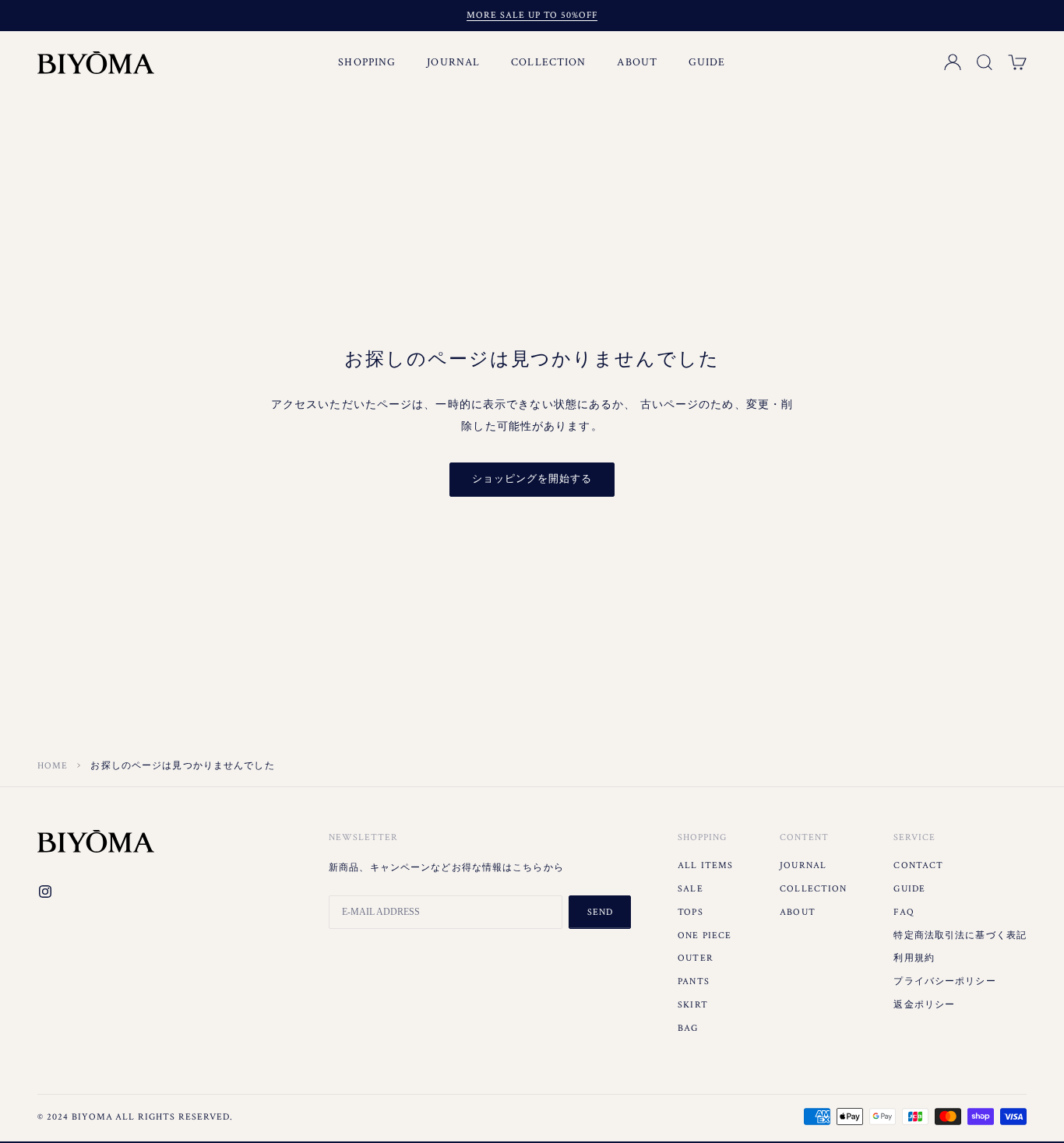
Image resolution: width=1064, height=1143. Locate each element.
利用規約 (913, 958)
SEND (600, 912)
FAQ (903, 912)
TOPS (690, 912)
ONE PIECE (704, 935)
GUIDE (707, 62)
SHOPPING (367, 62)
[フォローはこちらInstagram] (45, 891)
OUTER (695, 958)
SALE (690, 889)
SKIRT (693, 1005)
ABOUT (637, 62)
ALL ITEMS (705, 865)
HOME (52, 766)
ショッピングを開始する (532, 479)
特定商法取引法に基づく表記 (960, 935)
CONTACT (918, 865)
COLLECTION (548, 62)
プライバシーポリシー (944, 981)
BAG (688, 1028)
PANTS (694, 981)
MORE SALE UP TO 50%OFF (532, 15)
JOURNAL (453, 62)
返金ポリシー (924, 1005)
